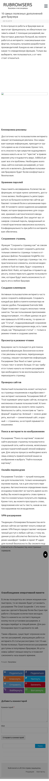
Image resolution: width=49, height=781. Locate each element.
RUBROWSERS (17, 4)
